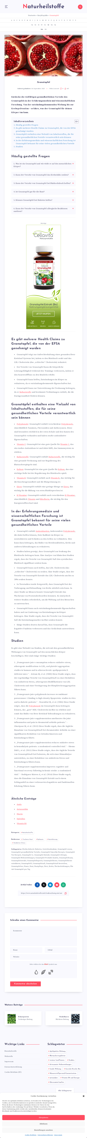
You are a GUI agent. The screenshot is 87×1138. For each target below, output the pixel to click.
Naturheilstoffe (27, 832)
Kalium (20, 469)
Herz (46, 866)
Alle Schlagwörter (65, 1091)
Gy (55, 25)
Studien (19, 146)
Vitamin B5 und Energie (71, 1078)
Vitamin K (21, 478)
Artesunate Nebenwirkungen (60, 1064)
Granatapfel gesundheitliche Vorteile (25, 852)
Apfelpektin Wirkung (57, 1051)
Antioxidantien (42, 531)
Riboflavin (44, 499)
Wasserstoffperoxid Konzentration (63, 1073)
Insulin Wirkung (55, 1069)
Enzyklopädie (42, 15)
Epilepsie (40, 839)
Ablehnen (43, 1124)
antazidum (54, 1078)
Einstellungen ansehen (43, 1130)
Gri (45, 29)
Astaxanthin (22, 809)
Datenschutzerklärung (45, 1135)
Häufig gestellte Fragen (27, 125)
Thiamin (31, 499)
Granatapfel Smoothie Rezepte (53, 852)
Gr (48, 25)
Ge (35, 25)
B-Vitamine (22, 495)
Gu (51, 25)
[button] (83, 1096)
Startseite (32, 15)
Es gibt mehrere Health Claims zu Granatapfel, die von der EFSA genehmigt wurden (46, 129)
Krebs (51, 866)
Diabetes (38, 849)
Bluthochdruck (28, 849)
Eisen (19, 486)
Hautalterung (52, 839)
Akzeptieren (43, 1117)
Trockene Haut (28, 839)
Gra (42, 29)
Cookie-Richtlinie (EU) (13, 1072)
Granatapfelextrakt (18, 861)
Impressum (58, 1135)
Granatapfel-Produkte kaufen (46, 858)
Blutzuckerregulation (57, 1056)
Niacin (20, 814)
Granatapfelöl (26, 863)
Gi (38, 25)
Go (45, 25)
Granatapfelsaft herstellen (56, 863)
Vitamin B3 (22, 823)
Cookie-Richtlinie (31, 1135)
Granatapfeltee (17, 866)
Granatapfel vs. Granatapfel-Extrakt (36, 855)
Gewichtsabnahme (50, 849)
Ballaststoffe (25, 392)
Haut (31, 866)
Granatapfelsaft (39, 863)
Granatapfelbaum (66, 858)
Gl (41, 25)
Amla (19, 804)
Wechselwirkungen (61, 866)
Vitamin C (21, 444)
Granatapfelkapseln (35, 861)
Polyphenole (22, 424)
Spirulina (21, 819)
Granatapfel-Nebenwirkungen (23, 858)
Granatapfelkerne (50, 861)
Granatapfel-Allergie (59, 855)
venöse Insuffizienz (57, 1060)
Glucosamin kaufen (57, 1082)
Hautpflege (38, 866)
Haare (26, 866)
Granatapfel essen (65, 849)
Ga (32, 25)
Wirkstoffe (9, 1056)
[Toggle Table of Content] (75, 121)
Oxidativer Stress (19, 843)
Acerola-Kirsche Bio (73, 1069)
